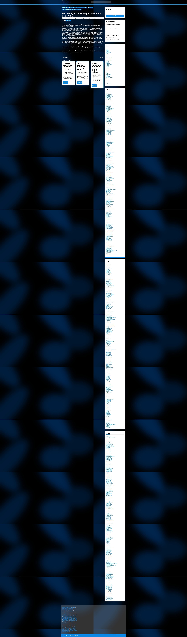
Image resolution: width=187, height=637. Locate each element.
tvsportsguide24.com (109, 514)
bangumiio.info (108, 388)
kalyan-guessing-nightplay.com (111, 317)
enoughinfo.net (108, 410)
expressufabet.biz (108, 276)
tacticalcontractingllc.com (110, 576)
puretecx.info (108, 378)
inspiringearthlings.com (109, 205)
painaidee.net (108, 492)
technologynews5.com (109, 224)
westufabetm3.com (109, 597)
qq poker (67, 620)
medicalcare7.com (109, 307)
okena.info (107, 146)
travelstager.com (108, 352)
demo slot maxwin (109, 60)
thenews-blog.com (109, 226)
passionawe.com (108, 562)
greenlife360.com (108, 274)
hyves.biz (107, 409)
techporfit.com (108, 271)
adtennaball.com (108, 308)
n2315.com (107, 333)
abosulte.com (108, 242)
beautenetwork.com (109, 247)
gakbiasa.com (108, 422)
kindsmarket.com (108, 343)
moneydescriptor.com (109, 490)
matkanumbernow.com (109, 292)
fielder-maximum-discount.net (110, 339)
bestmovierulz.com (109, 119)
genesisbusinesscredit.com (110, 341)
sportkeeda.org (108, 549)
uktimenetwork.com (109, 94)
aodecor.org (107, 402)
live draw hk (108, 67)
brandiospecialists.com (109, 306)
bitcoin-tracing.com (109, 248)
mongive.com (108, 310)
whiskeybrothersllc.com (109, 598)
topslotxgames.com (109, 295)
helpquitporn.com (108, 200)
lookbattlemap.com (109, 470)
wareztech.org (108, 462)
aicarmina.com (108, 107)
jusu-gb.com (108, 438)
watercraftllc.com (108, 168)
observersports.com (109, 482)
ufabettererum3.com (109, 584)
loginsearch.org (108, 401)
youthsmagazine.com (109, 491)
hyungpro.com (108, 496)
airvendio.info (108, 376)
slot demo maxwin (109, 64)
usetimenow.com (108, 320)
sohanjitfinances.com (109, 573)
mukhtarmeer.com (109, 213)
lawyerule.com (108, 366)
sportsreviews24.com (109, 515)
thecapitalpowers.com (109, 577)
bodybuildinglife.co (109, 525)
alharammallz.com (109, 171)
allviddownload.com (109, 283)
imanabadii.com (108, 425)
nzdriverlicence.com (109, 216)
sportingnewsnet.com (109, 497)
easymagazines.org (109, 553)
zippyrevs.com (108, 291)
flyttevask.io (108, 416)
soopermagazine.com (109, 231)
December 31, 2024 (66, 18)
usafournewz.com (108, 98)
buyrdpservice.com (109, 471)
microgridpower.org (109, 557)
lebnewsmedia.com (109, 136)
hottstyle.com (108, 203)
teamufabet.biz (108, 281)
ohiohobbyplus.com (109, 125)
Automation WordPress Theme (67, 635)
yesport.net (107, 472)
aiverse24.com (108, 243)
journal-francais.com (109, 364)
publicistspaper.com (109, 240)
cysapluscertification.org (109, 399)
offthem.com (108, 269)
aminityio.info (108, 380)
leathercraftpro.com (109, 556)
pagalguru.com (108, 217)
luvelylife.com (108, 344)
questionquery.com (109, 358)
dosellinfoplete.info (109, 392)
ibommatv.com (108, 270)
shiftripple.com (108, 569)
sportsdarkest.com (109, 493)
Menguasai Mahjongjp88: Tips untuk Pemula (114, 39)
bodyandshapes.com (109, 249)
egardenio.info (108, 543)
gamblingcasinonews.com (110, 285)
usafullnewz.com (108, 93)
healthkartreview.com (109, 199)
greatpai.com (108, 165)
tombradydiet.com (108, 132)
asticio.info (107, 542)
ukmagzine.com (108, 461)
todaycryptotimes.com (109, 227)
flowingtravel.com (108, 304)
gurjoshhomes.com (109, 131)
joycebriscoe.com (108, 106)
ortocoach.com (108, 561)
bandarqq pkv (64, 611)
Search (108, 9)
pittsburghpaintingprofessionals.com (111, 563)
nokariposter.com (108, 316)
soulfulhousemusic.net (109, 574)
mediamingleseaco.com (109, 367)
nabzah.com (108, 309)
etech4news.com (108, 188)
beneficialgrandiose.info (109, 390)
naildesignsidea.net (109, 164)
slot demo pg (108, 63)
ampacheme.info (108, 382)
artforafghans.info (108, 375)
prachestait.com (108, 374)
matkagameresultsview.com (110, 311)
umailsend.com (108, 466)
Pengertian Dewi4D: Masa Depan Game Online (67, 66)
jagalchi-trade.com (109, 120)
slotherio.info (108, 398)
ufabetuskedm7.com (109, 591)
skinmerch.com (108, 117)
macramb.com (108, 345)
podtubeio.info (108, 393)
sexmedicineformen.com (110, 568)
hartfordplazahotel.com (109, 418)
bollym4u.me (108, 413)
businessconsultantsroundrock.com (111, 250)
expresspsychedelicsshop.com (111, 189)
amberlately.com (108, 105)
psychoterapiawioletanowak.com (111, 565)
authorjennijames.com (109, 156)
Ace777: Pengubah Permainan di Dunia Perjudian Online (82, 66)
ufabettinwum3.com (109, 588)
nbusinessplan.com (109, 273)
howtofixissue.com (109, 280)
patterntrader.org (108, 532)
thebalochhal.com (108, 99)
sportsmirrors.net (108, 505)
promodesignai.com (109, 239)
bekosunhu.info (108, 389)
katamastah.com (108, 539)
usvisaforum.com (108, 118)
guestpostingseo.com (109, 442)
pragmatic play (64, 615)
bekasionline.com (108, 272)
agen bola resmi (108, 52)
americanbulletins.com (109, 172)
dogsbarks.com (108, 183)
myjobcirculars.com (109, 293)
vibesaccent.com (108, 101)
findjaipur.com (108, 110)
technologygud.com (109, 527)
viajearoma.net (108, 157)
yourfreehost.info (108, 129)
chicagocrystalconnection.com (110, 424)
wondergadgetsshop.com (110, 142)
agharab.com (108, 159)
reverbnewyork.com (109, 116)
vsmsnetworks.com (109, 268)
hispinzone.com (108, 299)
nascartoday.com (108, 214)
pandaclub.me (108, 415)
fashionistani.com (108, 190)
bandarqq (107, 50)
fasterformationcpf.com (109, 468)
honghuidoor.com (108, 303)
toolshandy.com (108, 351)
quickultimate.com (109, 566)
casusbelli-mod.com (109, 134)
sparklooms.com (108, 575)
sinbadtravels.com (109, 460)
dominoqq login (69, 626)
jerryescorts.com (108, 509)
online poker (71, 621)
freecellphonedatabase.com (110, 456)
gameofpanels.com (109, 318)
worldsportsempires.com (110, 537)
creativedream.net (108, 332)
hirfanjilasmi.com (108, 554)
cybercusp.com (108, 252)
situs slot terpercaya (66, 616)
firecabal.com (108, 192)
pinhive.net (107, 411)
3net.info (107, 144)
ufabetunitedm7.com (109, 590)
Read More (66, 83)
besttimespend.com (109, 550)
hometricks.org (108, 555)
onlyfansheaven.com (109, 335)
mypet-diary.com (108, 346)
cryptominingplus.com (109, 483)
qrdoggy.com (108, 526)
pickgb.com (107, 529)
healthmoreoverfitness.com (110, 294)
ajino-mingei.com (108, 128)
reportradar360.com (109, 355)
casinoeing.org (108, 405)
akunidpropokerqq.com (109, 147)
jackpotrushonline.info (109, 454)
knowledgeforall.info (109, 328)
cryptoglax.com (108, 124)
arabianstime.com (108, 175)
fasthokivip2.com (108, 481)
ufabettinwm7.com (109, 587)
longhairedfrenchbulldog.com (110, 485)
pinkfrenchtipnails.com (109, 502)
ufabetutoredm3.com (109, 592)
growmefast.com (108, 518)
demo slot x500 (67, 617)
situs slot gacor (70, 610)
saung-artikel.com (108, 480)
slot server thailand (71, 611)
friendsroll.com (108, 140)
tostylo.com (107, 473)
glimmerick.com (108, 112)
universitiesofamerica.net (110, 286)
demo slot (107, 51)
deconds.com (108, 254)
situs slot (71, 616)
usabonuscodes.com (109, 228)
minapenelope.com (109, 122)
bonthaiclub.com (108, 133)
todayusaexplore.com (109, 96)
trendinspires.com (108, 353)
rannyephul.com (108, 354)
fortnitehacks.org (108, 400)
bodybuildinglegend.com (109, 359)
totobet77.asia (108, 580)
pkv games (67, 630)
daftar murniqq (71, 619)
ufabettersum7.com (109, 586)
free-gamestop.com (109, 459)
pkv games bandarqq (109, 77)
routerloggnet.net (108, 296)
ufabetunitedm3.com (109, 589)
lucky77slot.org (108, 517)
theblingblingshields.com (109, 501)
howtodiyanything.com (109, 204)
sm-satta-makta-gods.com (110, 229)
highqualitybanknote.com (110, 201)
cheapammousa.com (109, 160)
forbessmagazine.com (109, 193)
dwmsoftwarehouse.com (110, 184)
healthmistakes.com (109, 530)
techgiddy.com (108, 451)
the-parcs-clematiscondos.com (111, 437)
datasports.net (108, 506)
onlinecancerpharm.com (109, 520)
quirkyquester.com (109, 567)
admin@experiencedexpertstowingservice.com (80, 18)
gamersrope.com (108, 457)
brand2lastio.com (108, 329)
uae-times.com (108, 264)
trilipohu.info (107, 426)
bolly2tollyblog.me (108, 414)
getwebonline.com (108, 334)
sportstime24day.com (109, 498)
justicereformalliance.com (110, 123)
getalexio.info (108, 545)
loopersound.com (108, 121)
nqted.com (107, 215)
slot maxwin (74, 612)
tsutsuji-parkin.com (109, 158)
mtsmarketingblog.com (109, 368)
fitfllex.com (107, 340)
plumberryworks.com (109, 564)
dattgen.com (108, 181)
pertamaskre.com (108, 449)
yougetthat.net (108, 474)
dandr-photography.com (109, 362)
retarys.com (108, 467)
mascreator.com (108, 211)
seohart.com (108, 237)
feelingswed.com (108, 191)
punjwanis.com (108, 436)
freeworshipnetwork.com (110, 167)
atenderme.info (108, 387)
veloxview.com (108, 596)
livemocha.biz (108, 406)
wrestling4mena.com (109, 327)
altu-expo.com (108, 155)
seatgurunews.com (109, 143)
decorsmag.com (108, 284)
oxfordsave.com (108, 478)
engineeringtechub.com (109, 508)
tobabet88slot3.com (109, 578)
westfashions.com (109, 350)
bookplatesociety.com (109, 135)
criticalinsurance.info (109, 315)
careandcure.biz (108, 551)
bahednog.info (108, 447)
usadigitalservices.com (109, 330)
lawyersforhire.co (108, 486)
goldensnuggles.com (109, 469)
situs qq (107, 49)
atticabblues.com (108, 176)
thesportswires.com (109, 495)
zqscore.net (107, 540)
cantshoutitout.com (109, 275)
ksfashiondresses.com (109, 531)
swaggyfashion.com (109, 356)
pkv (106, 55)
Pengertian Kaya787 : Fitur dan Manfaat (113, 28)
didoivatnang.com (108, 182)
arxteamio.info (108, 544)
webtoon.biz (108, 494)
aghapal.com (108, 154)
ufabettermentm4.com (109, 585)
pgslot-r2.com (108, 219)
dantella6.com (108, 297)
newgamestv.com (108, 503)
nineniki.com (108, 305)
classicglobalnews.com (109, 251)
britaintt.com (108, 253)
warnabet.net (108, 412)
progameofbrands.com (109, 287)
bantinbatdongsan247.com (110, 446)
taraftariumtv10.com (109, 357)
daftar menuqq (65, 619)
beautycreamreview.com (110, 178)
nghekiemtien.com (109, 369)
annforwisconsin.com (109, 109)
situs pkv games (108, 74)
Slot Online (90, 7)
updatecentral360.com (109, 538)
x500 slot (69, 615)
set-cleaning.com (108, 238)
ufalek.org (107, 521)
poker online (72, 624)
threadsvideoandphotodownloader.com (112, 450)
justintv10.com (108, 365)
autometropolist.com (109, 177)
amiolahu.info (108, 381)
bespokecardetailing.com (110, 148)
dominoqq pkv (108, 76)
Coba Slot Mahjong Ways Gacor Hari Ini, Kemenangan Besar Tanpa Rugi (74, 7)
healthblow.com (108, 321)
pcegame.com (108, 218)
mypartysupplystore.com (110, 108)
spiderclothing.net (108, 141)
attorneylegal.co (108, 510)
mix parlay (67, 629)
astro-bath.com (108, 153)
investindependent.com (109, 206)
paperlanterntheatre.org (109, 166)
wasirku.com (108, 370)
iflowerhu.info (108, 423)
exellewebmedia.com (109, 458)
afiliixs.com (107, 170)
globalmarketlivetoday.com (110, 194)
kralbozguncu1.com (109, 207)
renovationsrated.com (109, 235)
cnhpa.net (107, 533)
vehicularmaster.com (109, 100)
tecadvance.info (108, 379)
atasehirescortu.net (109, 507)
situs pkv (107, 73)
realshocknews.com (109, 528)
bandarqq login (108, 65)
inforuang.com (108, 342)
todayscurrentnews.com (109, 579)
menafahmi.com (108, 212)
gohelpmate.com (108, 322)
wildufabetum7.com (109, 599)
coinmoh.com (108, 179)
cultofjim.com (108, 111)
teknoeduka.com (108, 225)
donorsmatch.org (108, 403)
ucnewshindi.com (108, 455)
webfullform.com (108, 282)
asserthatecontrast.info (109, 386)
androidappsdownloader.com (110, 319)
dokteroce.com (108, 363)
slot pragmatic (74, 615)
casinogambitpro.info (109, 443)
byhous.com (108, 417)
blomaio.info (108, 391)
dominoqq (107, 54)
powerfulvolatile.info (109, 394)
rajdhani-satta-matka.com (110, 323)
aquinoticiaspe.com (109, 484)
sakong (107, 53)
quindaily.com (108, 241)
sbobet (63, 630)
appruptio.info (108, 427)
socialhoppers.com (109, 331)
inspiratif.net (108, 267)
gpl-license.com (108, 195)
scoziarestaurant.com (109, 236)
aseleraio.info (108, 541)
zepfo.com (107, 223)
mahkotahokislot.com (109, 519)
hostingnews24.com (109, 202)
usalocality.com (108, 97)
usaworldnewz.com (109, 95)
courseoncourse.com (109, 445)
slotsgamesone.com (109, 298)
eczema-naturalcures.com (110, 152)
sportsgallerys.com (109, 504)
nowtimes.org (108, 404)
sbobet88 (107, 66)
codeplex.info (108, 145)
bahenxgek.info (108, 448)
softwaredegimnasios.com (110, 230)
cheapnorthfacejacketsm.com (110, 130)
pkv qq (107, 75)
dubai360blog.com (109, 516)
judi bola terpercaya (73, 629)
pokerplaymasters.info (109, 444)
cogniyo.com (108, 552)
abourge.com (108, 169)
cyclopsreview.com (109, 180)
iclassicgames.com (109, 479)
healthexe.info (108, 377)
